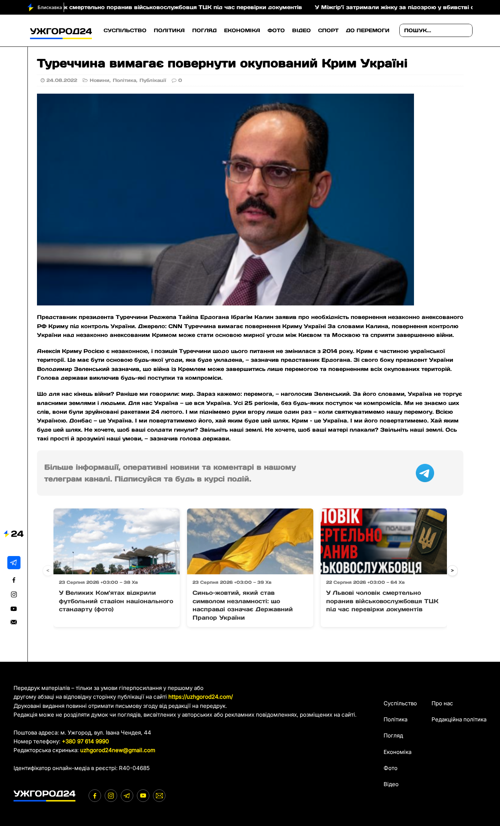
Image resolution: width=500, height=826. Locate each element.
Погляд (204, 30)
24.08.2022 (61, 80)
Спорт (328, 30)
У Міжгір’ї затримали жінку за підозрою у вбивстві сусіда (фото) (383, 7)
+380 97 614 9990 (85, 741)
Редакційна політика (459, 719)
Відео (301, 30)
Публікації (152, 80)
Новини (99, 80)
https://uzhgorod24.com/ (200, 696)
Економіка (242, 30)
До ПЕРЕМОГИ (367, 30)
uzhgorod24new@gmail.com (117, 750)
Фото (276, 30)
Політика (169, 30)
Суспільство (125, 30)
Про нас (442, 703)
